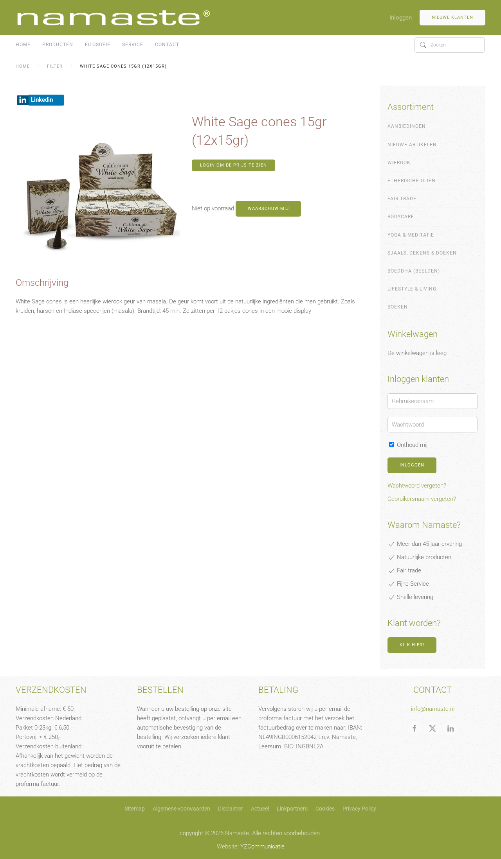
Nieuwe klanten (452, 17)
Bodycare (400, 216)
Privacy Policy (359, 808)
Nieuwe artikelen (412, 144)
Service (132, 44)
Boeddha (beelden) (413, 271)
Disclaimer (230, 808)
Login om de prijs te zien (233, 165)
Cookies (325, 808)
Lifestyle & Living (411, 289)
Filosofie (97, 44)
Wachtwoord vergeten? (416, 485)
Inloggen (400, 17)
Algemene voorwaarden (181, 808)
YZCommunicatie (262, 846)
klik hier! (412, 644)
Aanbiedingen (406, 126)
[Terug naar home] (113, 17)
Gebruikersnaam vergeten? (421, 498)
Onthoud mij (411, 444)
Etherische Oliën (411, 180)
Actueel (260, 808)
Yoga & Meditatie (410, 235)
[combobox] (449, 45)
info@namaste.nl (432, 708)
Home (23, 44)
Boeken (397, 307)
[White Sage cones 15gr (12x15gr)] (101, 194)
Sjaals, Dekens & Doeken (422, 253)
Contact (167, 44)
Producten (57, 44)
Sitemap (135, 808)
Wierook (399, 162)
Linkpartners (292, 808)
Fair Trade (401, 198)
